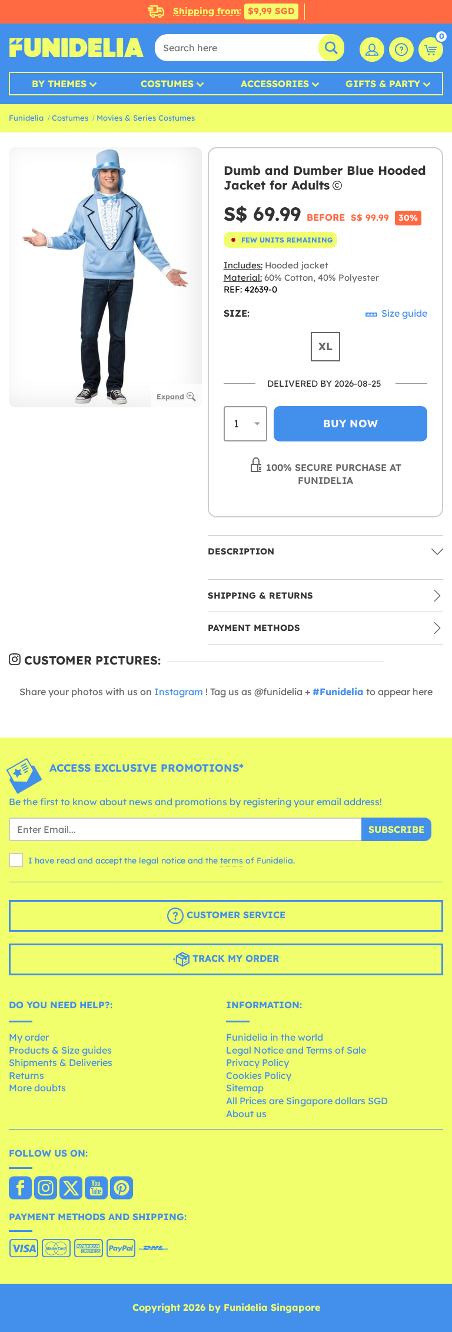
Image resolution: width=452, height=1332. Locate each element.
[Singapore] (20, 1189)
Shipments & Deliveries (60, 1062)
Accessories (275, 83)
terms (231, 860)
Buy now (350, 423)
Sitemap (245, 1088)
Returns (26, 1075)
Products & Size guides (60, 1050)
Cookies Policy (258, 1075)
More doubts (37, 1088)
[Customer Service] (401, 49)
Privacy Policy (257, 1062)
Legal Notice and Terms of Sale (296, 1050)
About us (246, 1114)
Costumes (167, 83)
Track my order (234, 959)
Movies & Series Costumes (146, 117)
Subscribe (396, 829)
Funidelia (26, 117)
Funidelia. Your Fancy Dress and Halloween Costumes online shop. (76, 47)
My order (29, 1037)
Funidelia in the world (274, 1037)
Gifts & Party (382, 83)
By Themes (59, 83)
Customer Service (234, 915)
